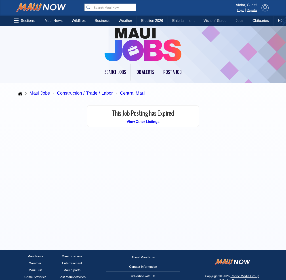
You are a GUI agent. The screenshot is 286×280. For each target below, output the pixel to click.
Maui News (54, 21)
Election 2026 (152, 21)
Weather (125, 21)
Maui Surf (35, 270)
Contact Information (143, 266)
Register (252, 10)
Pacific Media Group (245, 276)
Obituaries (260, 21)
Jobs (239, 21)
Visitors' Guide (215, 21)
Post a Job (172, 72)
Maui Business (72, 256)
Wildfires (79, 21)
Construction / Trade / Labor (85, 93)
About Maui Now (143, 257)
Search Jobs (115, 72)
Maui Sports (71, 270)
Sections (28, 21)
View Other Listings (143, 122)
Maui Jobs (39, 93)
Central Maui (132, 93)
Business (102, 21)
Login (240, 10)
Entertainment (183, 21)
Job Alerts (144, 72)
